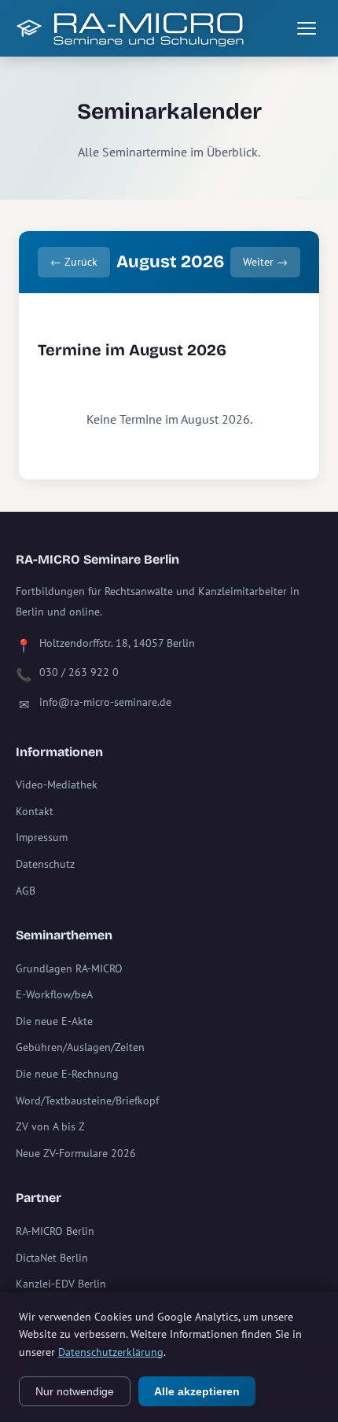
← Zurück (73, 262)
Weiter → (265, 262)
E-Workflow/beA (54, 994)
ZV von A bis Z (50, 1126)
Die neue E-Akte (54, 1021)
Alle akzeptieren (197, 1391)
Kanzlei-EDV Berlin (61, 1284)
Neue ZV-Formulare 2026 (76, 1153)
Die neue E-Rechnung (67, 1074)
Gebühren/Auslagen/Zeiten (80, 1047)
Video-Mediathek (56, 784)
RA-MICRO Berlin (55, 1231)
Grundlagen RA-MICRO (69, 968)
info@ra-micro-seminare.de (105, 702)
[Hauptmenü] (306, 28)
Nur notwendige (74, 1391)
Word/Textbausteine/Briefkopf (87, 1100)
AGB (25, 891)
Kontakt (34, 811)
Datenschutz (45, 864)
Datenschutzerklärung (110, 1352)
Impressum (42, 837)
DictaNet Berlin (52, 1258)
